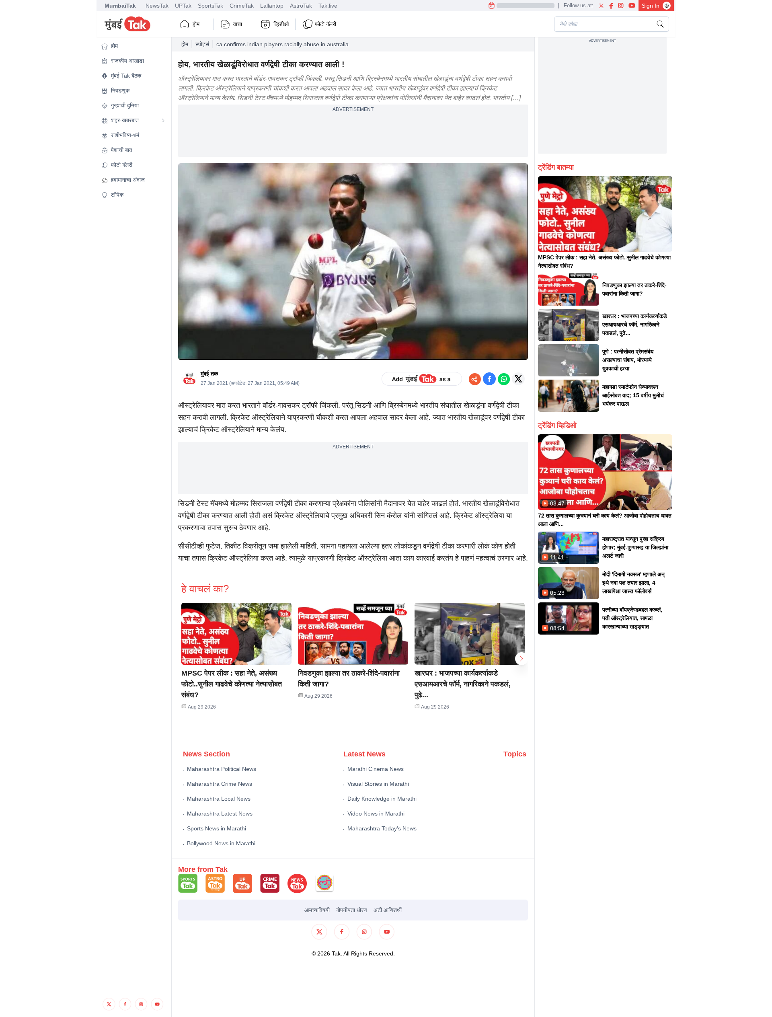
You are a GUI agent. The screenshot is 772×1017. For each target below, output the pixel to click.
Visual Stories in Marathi (378, 784)
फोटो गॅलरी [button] (325, 24)
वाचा (237, 24)
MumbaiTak (120, 5)
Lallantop (271, 5)
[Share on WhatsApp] (503, 378)
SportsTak (210, 5)
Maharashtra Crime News (219, 784)
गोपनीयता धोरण (351, 910)
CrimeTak (242, 5)
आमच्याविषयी (317, 910)
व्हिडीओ (281, 24)
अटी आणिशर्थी (388, 910)
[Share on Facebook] (489, 378)
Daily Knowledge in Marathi (382, 798)
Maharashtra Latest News (220, 813)
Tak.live (327, 5)
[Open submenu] (163, 121)
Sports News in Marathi (216, 828)
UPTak (183, 5)
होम (196, 24)
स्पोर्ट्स (202, 44)
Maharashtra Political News (221, 769)
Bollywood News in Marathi (221, 843)
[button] (133, 46)
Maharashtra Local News (218, 798)
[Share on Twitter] (518, 378)
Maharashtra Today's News (382, 828)
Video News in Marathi (375, 813)
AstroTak (301, 5)
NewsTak (157, 5)
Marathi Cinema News (375, 769)
